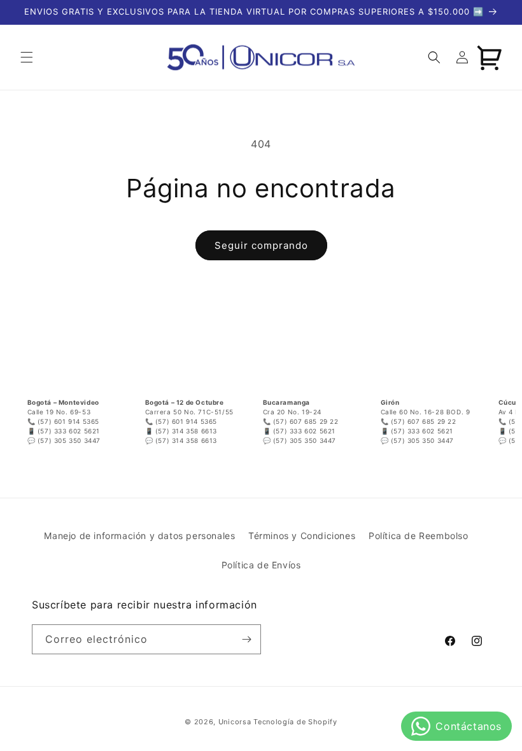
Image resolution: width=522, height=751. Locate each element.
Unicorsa (234, 721)
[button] (27, 57)
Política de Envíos (261, 564)
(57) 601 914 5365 (68, 421)
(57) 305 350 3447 (69, 440)
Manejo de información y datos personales (139, 535)
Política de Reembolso (419, 535)
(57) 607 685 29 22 (306, 421)
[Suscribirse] (246, 639)
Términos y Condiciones (301, 535)
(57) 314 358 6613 (186, 431)
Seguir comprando (261, 245)
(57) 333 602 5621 (69, 431)
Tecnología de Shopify (295, 721)
